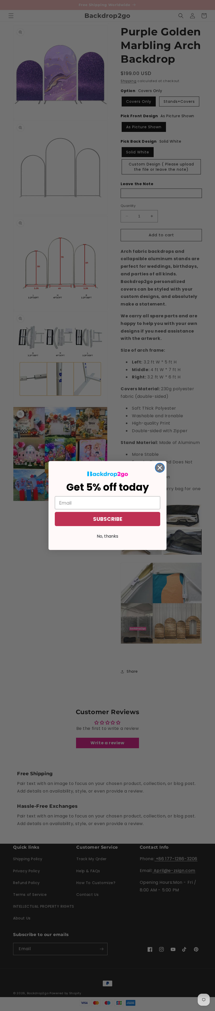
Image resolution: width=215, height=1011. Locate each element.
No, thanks (107, 536)
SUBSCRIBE (107, 519)
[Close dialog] (159, 467)
